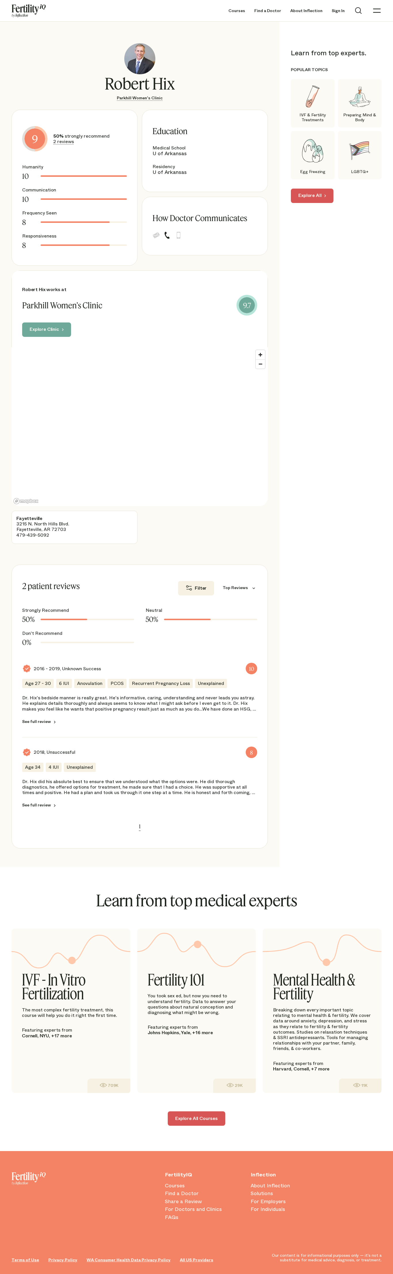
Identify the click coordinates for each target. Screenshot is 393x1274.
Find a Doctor (267, 10)
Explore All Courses (196, 1118)
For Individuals (268, 1209)
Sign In (338, 10)
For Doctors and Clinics (193, 1209)
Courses (236, 10)
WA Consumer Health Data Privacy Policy (129, 1260)
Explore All (309, 195)
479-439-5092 (32, 535)
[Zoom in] (260, 354)
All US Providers (196, 1260)
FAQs (171, 1217)
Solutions (262, 1194)
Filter (201, 588)
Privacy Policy (62, 1260)
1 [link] (140, 826)
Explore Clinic (44, 329)
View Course (109, 1085)
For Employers (268, 1202)
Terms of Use (25, 1260)
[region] (140, 426)
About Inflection (306, 10)
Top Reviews (235, 588)
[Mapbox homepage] (26, 501)
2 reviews (63, 141)
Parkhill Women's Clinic (140, 98)
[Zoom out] (260, 364)
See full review (36, 721)
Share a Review (183, 1202)
